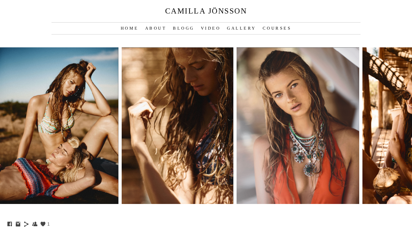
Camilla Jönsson (206, 11)
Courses (277, 28)
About (156, 28)
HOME (130, 28)
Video (211, 28)
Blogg (183, 28)
